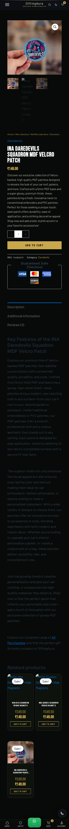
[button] (55, 27)
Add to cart (34, 245)
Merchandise (22, 134)
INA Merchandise (39, 134)
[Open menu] (7, 5)
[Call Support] (62, 813)
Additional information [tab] (23, 316)
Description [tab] (15, 307)
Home (10, 134)
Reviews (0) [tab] (15, 325)
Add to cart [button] (20, 724)
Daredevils (55, 134)
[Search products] (49, 5)
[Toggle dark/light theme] (56, 5)
